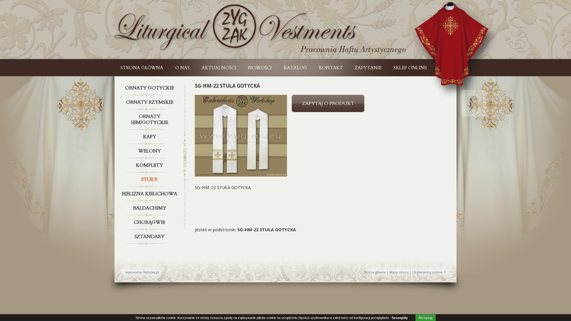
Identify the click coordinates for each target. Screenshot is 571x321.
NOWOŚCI (260, 68)
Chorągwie (149, 222)
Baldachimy (149, 208)
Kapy (149, 136)
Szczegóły (400, 318)
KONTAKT (331, 68)
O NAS (182, 68)
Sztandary (149, 236)
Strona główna (141, 68)
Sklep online (410, 68)
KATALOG (295, 68)
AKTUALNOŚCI (219, 68)
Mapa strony (399, 272)
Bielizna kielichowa (149, 194)
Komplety (149, 165)
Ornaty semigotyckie (149, 119)
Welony (149, 151)
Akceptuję (425, 318)
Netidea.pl (151, 272)
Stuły (149, 179)
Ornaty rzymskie (149, 102)
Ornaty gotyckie (149, 88)
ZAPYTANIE (368, 68)
